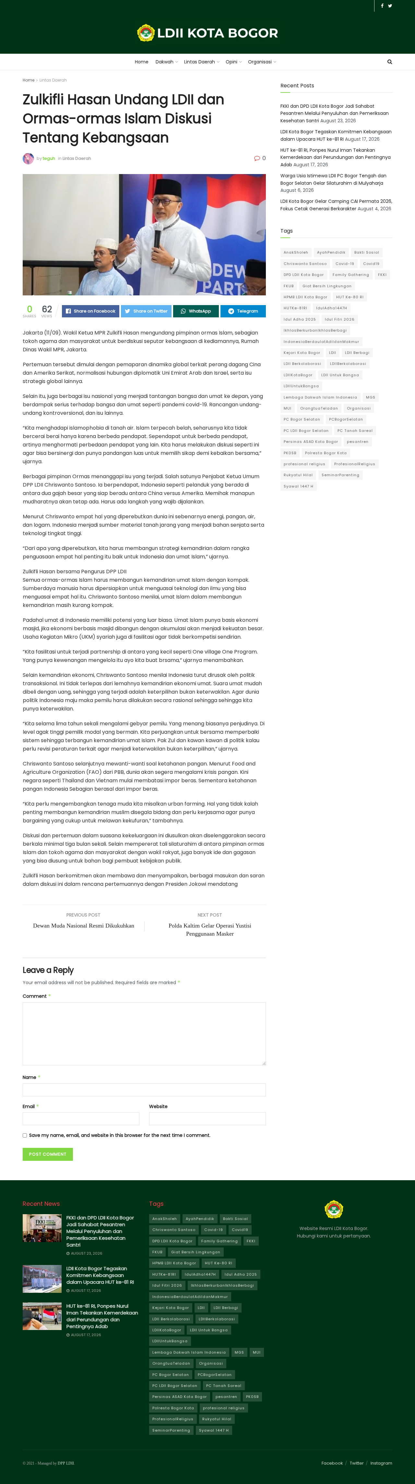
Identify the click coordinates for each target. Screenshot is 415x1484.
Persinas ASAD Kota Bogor (311, 441)
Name (32, 1077)
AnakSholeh (296, 252)
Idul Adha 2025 (300, 319)
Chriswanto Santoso (305, 263)
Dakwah (164, 62)
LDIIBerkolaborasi (348, 363)
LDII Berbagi (357, 352)
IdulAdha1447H (331, 308)
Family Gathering (351, 274)
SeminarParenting (341, 475)
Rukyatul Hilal (298, 475)
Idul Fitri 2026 (340, 319)
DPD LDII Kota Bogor (304, 274)
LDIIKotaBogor (298, 375)
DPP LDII (66, 1463)
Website (158, 1106)
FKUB (289, 286)
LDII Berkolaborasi (302, 363)
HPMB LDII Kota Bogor (305, 297)
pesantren (358, 441)
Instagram (381, 1463)
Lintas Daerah (199, 62)
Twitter (357, 1463)
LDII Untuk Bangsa (340, 375)
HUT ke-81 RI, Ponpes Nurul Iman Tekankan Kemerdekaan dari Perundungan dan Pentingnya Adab (335, 157)
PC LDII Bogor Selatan (306, 430)
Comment (37, 996)
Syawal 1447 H (299, 486)
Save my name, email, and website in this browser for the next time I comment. (119, 1135)
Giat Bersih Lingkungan (327, 286)
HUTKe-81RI (295, 308)
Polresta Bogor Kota (326, 453)
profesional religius (305, 464)
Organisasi (260, 62)
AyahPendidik (331, 252)
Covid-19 (345, 263)
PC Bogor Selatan (302, 419)
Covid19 (371, 263)
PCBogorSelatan (346, 419)
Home (141, 62)
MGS (370, 397)
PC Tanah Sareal (355, 430)
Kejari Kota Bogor (302, 352)
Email (31, 1106)
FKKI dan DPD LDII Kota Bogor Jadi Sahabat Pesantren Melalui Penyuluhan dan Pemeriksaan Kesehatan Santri (334, 113)
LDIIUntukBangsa (301, 386)
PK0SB (290, 453)
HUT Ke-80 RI (350, 297)
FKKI (382, 274)
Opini (231, 62)
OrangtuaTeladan (319, 408)
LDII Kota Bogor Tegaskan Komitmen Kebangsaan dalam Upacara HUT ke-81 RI (100, 1275)
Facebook (332, 1463)
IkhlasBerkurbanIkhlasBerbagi (315, 330)
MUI (287, 408)
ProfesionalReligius (354, 464)
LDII (332, 352)
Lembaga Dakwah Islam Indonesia (320, 397)
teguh (49, 158)
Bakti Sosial (366, 252)
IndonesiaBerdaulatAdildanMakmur (321, 341)
